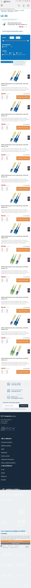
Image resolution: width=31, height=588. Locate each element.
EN (27, 0)
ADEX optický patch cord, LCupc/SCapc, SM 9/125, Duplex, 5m (14, 298)
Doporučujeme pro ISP (20, 54)
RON (23, 0)
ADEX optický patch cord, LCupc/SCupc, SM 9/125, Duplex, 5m (14, 206)
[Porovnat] (29, 76)
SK (29, 0)
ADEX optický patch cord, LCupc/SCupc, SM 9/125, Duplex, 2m (14, 115)
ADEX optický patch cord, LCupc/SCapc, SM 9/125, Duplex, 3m (14, 359)
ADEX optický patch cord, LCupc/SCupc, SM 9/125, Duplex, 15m (14, 328)
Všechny (6, 52)
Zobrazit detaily (27, 547)
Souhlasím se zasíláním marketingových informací (15, 409)
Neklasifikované (14, 547)
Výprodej (20, 52)
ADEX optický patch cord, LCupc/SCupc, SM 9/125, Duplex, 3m (14, 176)
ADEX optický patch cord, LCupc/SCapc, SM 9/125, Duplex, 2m (14, 267)
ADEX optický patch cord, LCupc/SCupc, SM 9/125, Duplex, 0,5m (14, 145)
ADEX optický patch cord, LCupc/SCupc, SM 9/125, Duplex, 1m (17, 23)
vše (11, 46)
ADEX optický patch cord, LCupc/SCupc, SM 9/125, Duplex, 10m (14, 237)
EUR (17, 0)
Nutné (3, 545)
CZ (25, 0)
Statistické (17, 545)
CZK (20, 0)
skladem (5, 46)
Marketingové (5, 547)
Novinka (12, 52)
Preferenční (9, 545)
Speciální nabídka (8, 54)
